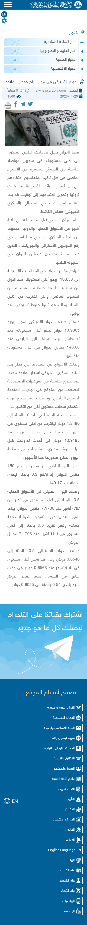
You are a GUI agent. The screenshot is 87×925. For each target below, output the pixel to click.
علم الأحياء (68, 891)
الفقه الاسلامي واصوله (59, 728)
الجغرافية (69, 810)
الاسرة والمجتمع (64, 769)
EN (4, 15)
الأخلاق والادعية (64, 759)
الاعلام (70, 840)
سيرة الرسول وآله (63, 738)
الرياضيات (68, 901)
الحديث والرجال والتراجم (59, 748)
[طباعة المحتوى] (8, 105)
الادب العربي (66, 789)
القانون (70, 830)
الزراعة (71, 860)
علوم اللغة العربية (63, 779)
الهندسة (69, 911)
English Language (61, 850)
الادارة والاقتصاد (64, 820)
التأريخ (71, 799)
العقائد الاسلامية (64, 718)
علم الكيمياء (67, 881)
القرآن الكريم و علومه (61, 708)
